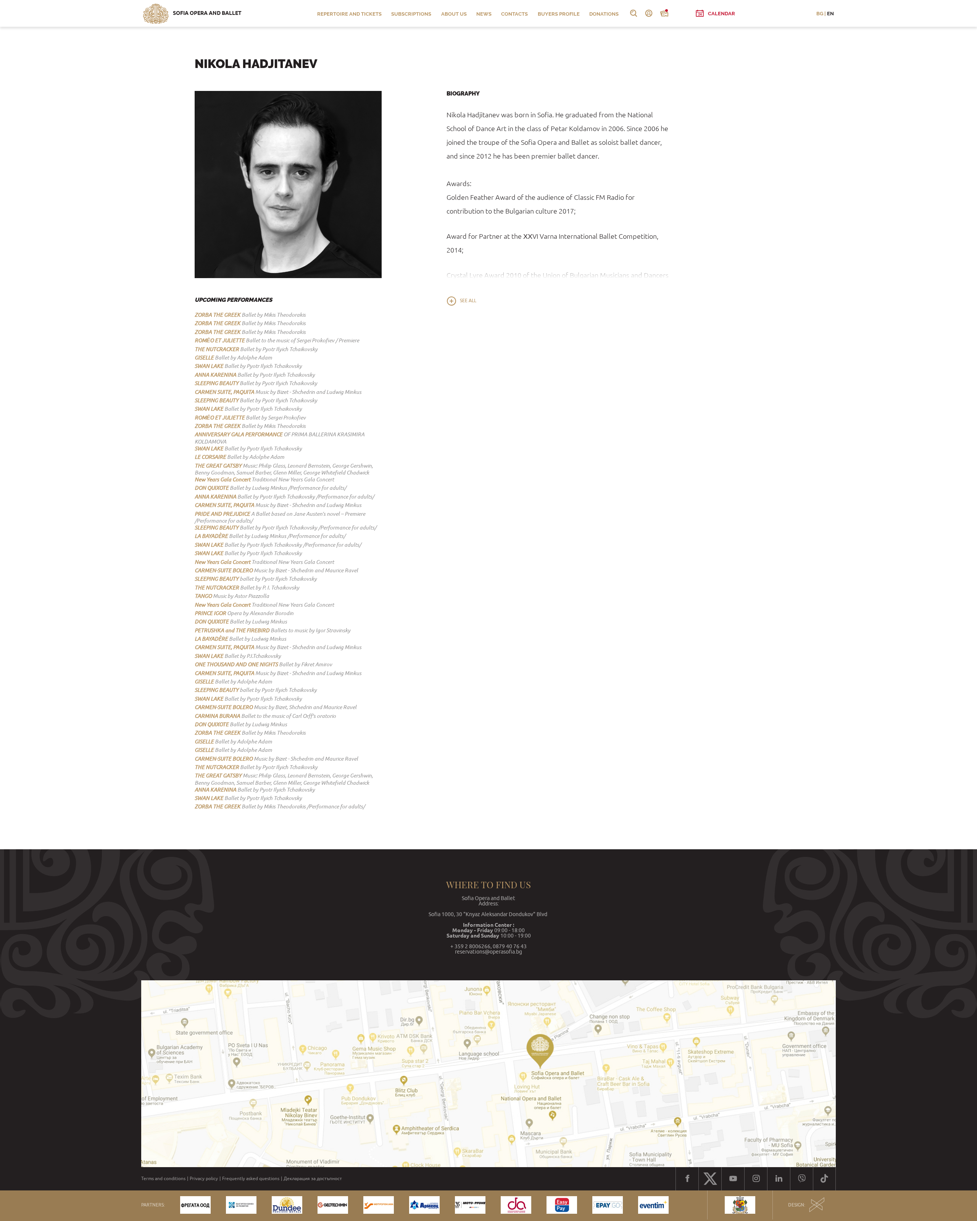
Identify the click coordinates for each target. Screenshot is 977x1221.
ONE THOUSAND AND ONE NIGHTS (236, 664)
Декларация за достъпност (313, 1178)
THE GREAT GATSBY (218, 466)
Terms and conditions (163, 1178)
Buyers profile (559, 14)
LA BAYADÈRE (211, 536)
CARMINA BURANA (217, 716)
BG (819, 13)
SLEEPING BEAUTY (217, 383)
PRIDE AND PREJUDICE (222, 514)
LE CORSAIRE (210, 457)
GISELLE (204, 358)
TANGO (203, 596)
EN (830, 13)
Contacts (514, 14)
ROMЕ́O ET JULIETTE (220, 340)
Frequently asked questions (250, 1178)
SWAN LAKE (209, 366)
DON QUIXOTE (212, 488)
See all (468, 300)
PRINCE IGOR (210, 613)
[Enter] (648, 13)
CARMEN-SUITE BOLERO (224, 570)
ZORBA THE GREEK (217, 315)
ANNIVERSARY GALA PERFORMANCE (238, 434)
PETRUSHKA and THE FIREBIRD (232, 630)
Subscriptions (411, 14)
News (484, 14)
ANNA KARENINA (215, 375)
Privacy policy (204, 1178)
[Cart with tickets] (664, 13)
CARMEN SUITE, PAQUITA (224, 392)
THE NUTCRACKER (217, 349)
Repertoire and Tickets (349, 14)
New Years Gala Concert (222, 479)
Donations (604, 14)
